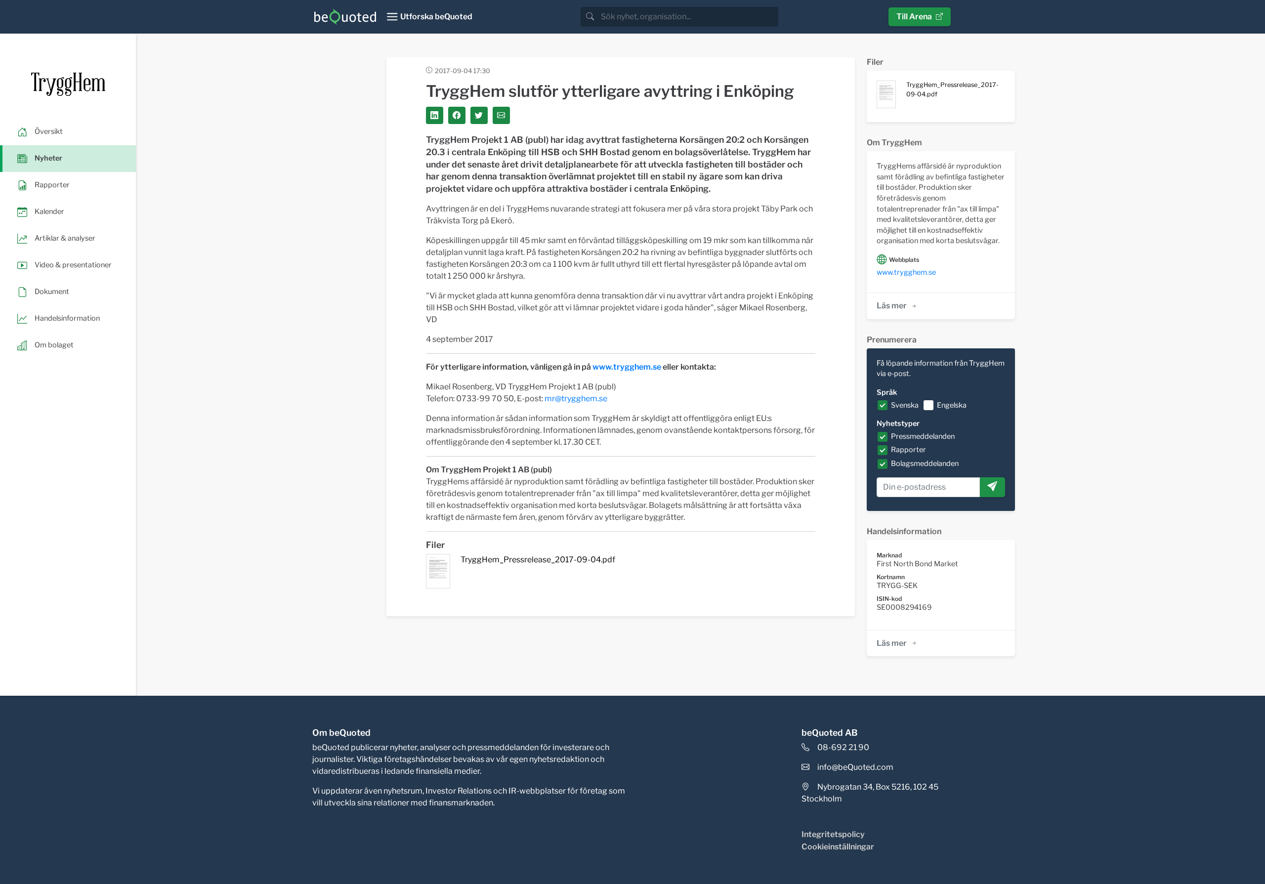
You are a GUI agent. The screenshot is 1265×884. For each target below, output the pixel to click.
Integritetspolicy (833, 834)
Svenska (905, 405)
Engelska (952, 405)
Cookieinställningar (837, 846)
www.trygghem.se (626, 367)
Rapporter (908, 449)
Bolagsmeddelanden (925, 463)
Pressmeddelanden (923, 436)
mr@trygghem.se (576, 398)
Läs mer (892, 305)
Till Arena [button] (914, 16)
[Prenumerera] (992, 487)
